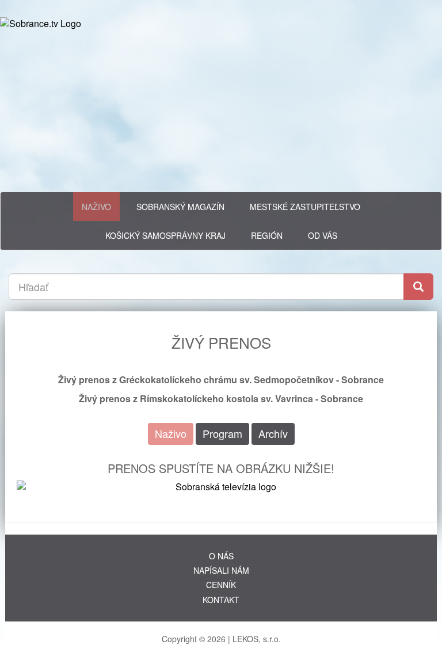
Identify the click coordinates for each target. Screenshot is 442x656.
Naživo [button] (170, 433)
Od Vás (322, 235)
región (267, 235)
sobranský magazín (180, 206)
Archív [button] (273, 433)
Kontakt (221, 599)
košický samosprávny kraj (165, 235)
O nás (221, 556)
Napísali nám (221, 570)
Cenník (221, 584)
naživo (96, 206)
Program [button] (222, 433)
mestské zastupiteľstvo (305, 206)
